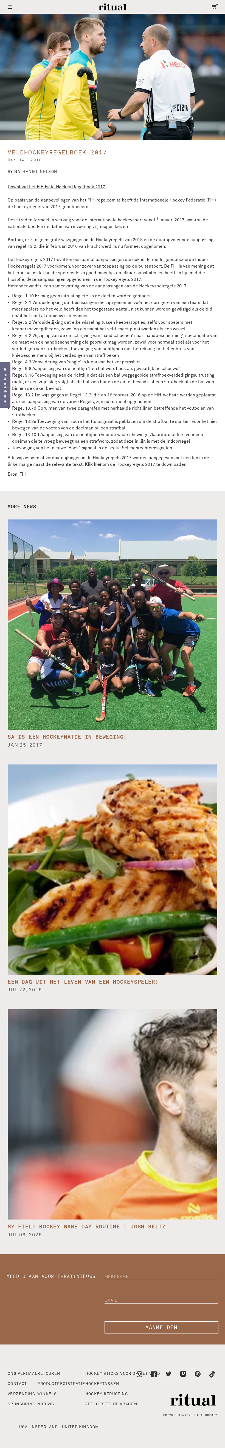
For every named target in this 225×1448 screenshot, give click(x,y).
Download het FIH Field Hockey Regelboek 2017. (57, 187)
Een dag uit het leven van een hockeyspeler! (83, 982)
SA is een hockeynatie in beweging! (67, 737)
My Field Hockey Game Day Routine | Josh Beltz (87, 1227)
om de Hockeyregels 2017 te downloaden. (136, 464)
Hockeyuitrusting (106, 1394)
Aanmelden (161, 1327)
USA (23, 1427)
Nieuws (45, 1404)
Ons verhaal (22, 1374)
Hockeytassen (102, 1384)
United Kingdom (80, 1427)
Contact (17, 1384)
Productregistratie (61, 1384)
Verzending (21, 1394)
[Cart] (215, 6)
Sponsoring (22, 1404)
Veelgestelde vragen (111, 1404)
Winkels (47, 1394)
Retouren (48, 1374)
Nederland (45, 1427)
